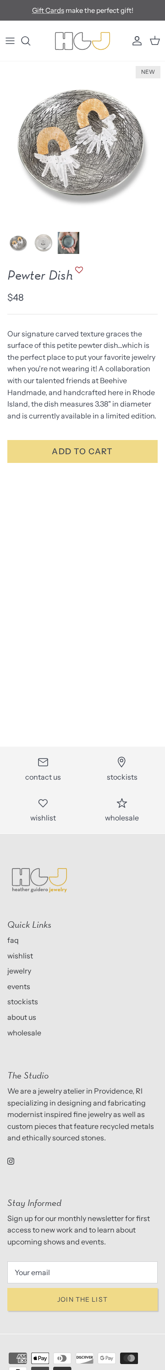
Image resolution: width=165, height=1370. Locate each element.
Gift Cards (48, 10)
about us (21, 1017)
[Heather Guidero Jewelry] (82, 40)
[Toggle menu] (10, 41)
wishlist (20, 955)
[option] (82, 143)
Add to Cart (82, 451)
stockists (22, 1001)
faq (13, 940)
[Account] (135, 41)
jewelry (19, 970)
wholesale (24, 1032)
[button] (78, 274)
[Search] (30, 41)
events (18, 986)
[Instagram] (10, 1161)
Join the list (82, 1299)
